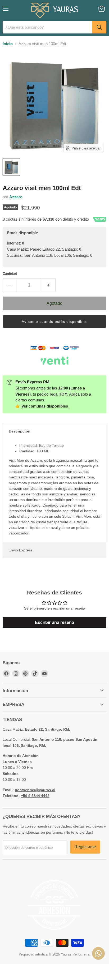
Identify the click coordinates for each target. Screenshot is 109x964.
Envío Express (20, 550)
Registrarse (85, 847)
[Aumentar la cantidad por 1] (49, 285)
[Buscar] (99, 27)
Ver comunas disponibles (44, 406)
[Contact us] (98, 953)
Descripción (19, 431)
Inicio (8, 43)
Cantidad (10, 274)
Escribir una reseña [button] (54, 622)
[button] (54, 321)
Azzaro (15, 197)
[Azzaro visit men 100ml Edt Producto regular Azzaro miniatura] (11, 166)
